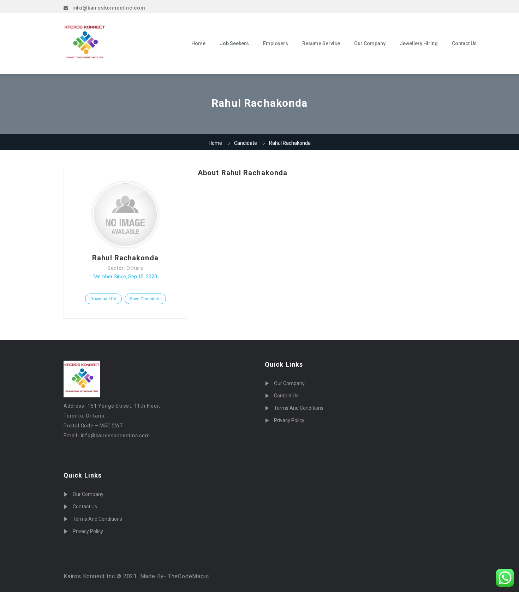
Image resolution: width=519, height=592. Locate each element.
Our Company (370, 43)
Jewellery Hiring (419, 43)
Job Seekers (234, 43)
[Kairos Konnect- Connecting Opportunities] (122, 43)
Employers (275, 43)
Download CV (103, 298)
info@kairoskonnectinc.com (108, 8)
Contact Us (464, 43)
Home (198, 43)
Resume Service (321, 43)
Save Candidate (145, 298)
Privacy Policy (88, 531)
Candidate (245, 143)
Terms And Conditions (97, 519)
